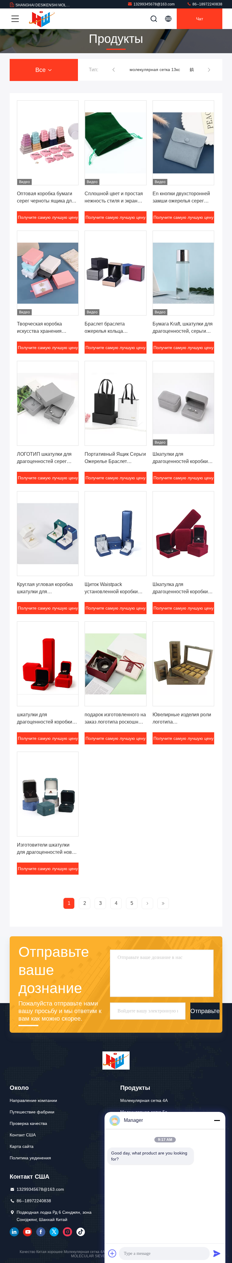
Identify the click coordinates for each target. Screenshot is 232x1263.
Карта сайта (22, 1146)
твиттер (54, 1231)
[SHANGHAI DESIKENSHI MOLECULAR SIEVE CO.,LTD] (42, 18)
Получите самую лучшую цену (48, 217)
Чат (199, 18)
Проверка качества (28, 1123)
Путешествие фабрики (32, 1111)
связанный (14, 1231)
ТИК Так (80, 1231)
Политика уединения (30, 1157)
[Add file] (112, 1253)
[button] (113, 69)
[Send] (217, 1253)
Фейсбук (40, 1231)
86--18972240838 (207, 4)
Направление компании (33, 1100)
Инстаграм (67, 1231)
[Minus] (217, 1120)
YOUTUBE (27, 1231)
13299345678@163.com (154, 4)
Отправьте (205, 1011)
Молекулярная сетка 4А (144, 1100)
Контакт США (23, 1134)
